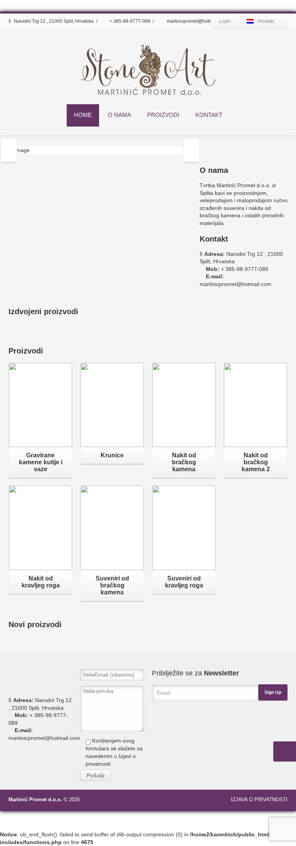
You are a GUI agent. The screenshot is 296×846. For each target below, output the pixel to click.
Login (225, 21)
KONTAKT (208, 115)
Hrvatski (265, 21)
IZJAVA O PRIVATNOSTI (259, 799)
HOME (83, 115)
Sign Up (272, 692)
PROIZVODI (163, 115)
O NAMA (119, 115)
